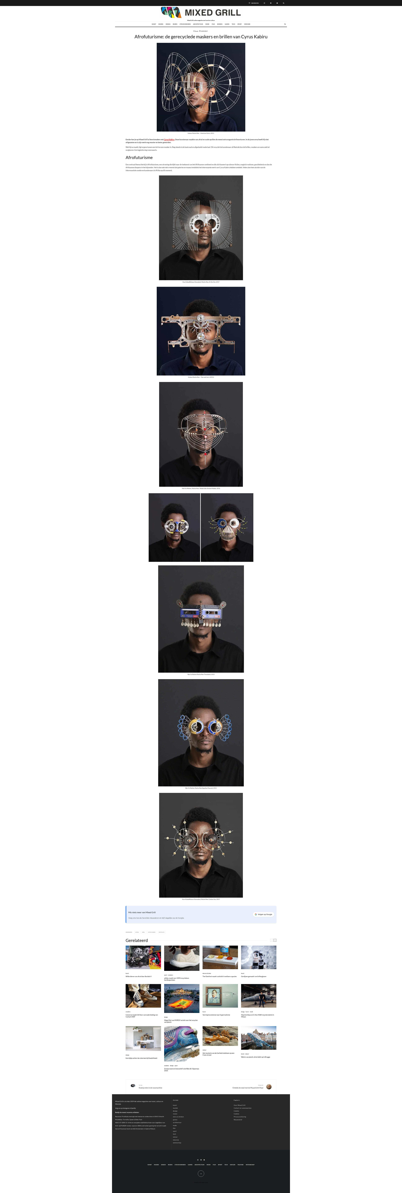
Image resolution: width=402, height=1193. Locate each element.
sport (240, 24)
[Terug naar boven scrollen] (201, 1173)
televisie (176, 1140)
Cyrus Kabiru (169, 139)
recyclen (161, 932)
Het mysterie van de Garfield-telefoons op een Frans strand (218, 1054)
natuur (204, 1050)
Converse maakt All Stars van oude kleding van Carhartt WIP (142, 1016)
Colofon (236, 1111)
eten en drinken (185, 24)
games (227, 24)
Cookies (236, 1114)
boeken (219, 24)
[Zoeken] (283, 2)
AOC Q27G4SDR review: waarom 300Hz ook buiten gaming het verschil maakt (140, 1126)
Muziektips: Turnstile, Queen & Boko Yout (128, 1119)
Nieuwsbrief (238, 1120)
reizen (175, 24)
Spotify (133, 1108)
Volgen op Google (265, 914)
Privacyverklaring (240, 1117)
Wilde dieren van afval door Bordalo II (139, 976)
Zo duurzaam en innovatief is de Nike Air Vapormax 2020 (181, 1070)
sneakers (170, 975)
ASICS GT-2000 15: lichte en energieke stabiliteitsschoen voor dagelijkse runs (140, 1122)
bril (144, 932)
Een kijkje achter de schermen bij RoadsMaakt (141, 1058)
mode (207, 24)
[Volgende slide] (275, 940)
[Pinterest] (271, 2)
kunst (154, 24)
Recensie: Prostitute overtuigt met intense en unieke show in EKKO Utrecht (139, 1116)
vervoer (247, 24)
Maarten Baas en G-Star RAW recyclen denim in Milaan (257, 1016)
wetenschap (177, 1143)
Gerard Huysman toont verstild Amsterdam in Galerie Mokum (135, 1129)
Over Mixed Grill (239, 1105)
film (213, 24)
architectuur (198, 24)
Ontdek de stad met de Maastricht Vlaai (248, 1086)
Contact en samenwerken (242, 1108)
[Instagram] (264, 2)
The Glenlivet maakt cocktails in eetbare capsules (220, 976)
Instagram (126, 1108)
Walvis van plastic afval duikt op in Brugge (255, 1057)
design (168, 24)
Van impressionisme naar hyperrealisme (216, 1015)
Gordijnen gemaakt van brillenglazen (253, 976)
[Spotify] (277, 2)
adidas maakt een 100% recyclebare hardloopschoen (176, 979)
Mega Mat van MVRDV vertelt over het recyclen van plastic (181, 1021)
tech (233, 24)
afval (137, 932)
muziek (160, 24)
